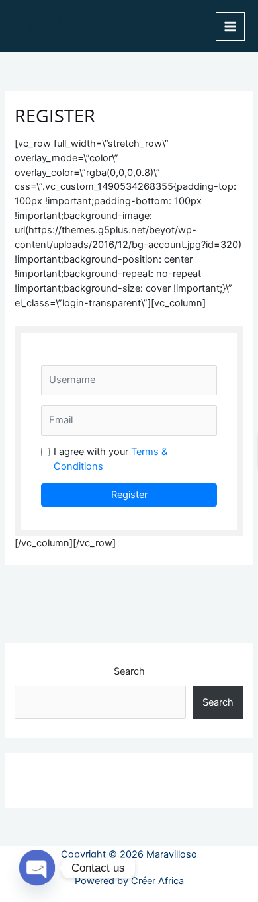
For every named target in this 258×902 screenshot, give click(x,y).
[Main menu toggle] (230, 26)
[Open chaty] (37, 867)
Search (129, 671)
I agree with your (110, 459)
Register (129, 495)
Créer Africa (157, 881)
